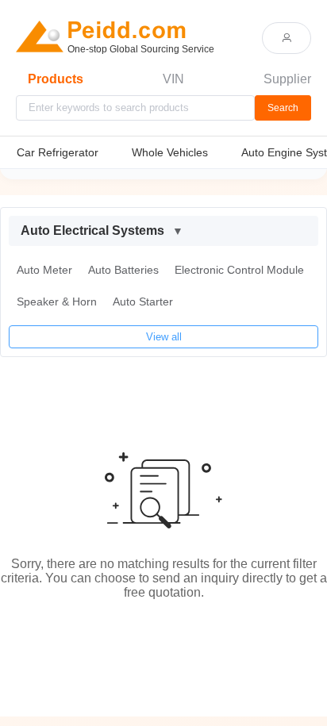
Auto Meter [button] (44, 269)
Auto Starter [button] (143, 301)
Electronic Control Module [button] (239, 269)
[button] (163, 231)
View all (164, 337)
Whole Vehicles (170, 152)
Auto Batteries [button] (123, 269)
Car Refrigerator (57, 152)
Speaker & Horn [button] (57, 301)
